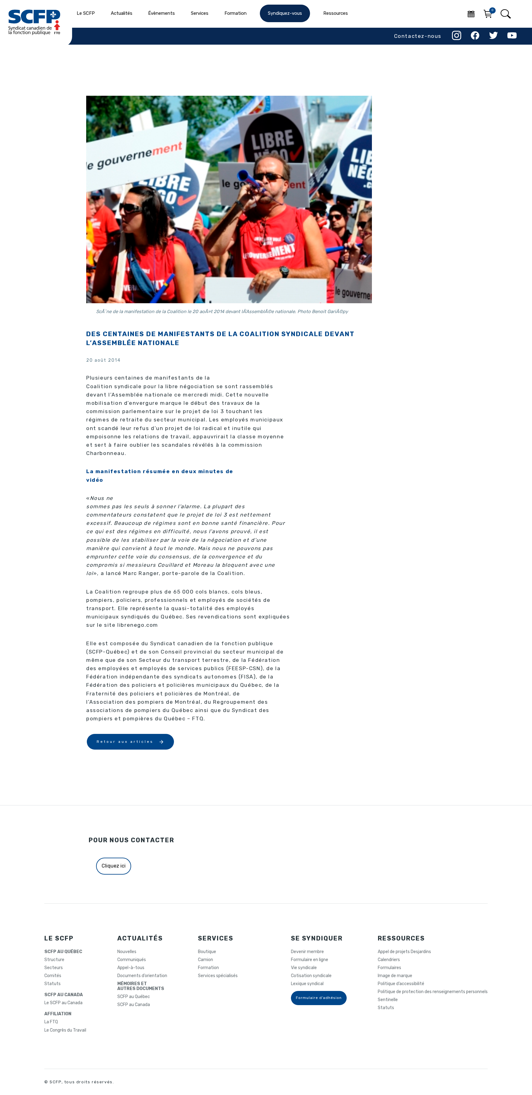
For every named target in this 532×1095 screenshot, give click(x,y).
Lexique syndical (307, 983)
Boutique (207, 951)
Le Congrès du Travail (65, 1030)
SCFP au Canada (133, 1004)
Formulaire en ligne (309, 959)
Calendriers (389, 959)
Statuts (52, 983)
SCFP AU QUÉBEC (63, 951)
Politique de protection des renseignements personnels (433, 991)
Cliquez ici (114, 866)
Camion (205, 959)
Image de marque (395, 975)
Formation (208, 967)
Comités (52, 975)
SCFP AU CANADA (63, 994)
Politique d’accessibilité (401, 983)
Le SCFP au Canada (63, 1002)
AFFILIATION (57, 1014)
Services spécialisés (218, 975)
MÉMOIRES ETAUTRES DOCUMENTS (140, 986)
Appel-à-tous (130, 967)
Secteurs (53, 967)
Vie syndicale (304, 967)
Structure (54, 959)
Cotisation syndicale (311, 975)
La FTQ (51, 1022)
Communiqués (131, 959)
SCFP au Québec (133, 996)
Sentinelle (388, 999)
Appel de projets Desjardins (404, 951)
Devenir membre (307, 951)
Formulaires (389, 967)
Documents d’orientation (142, 975)
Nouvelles (126, 951)
